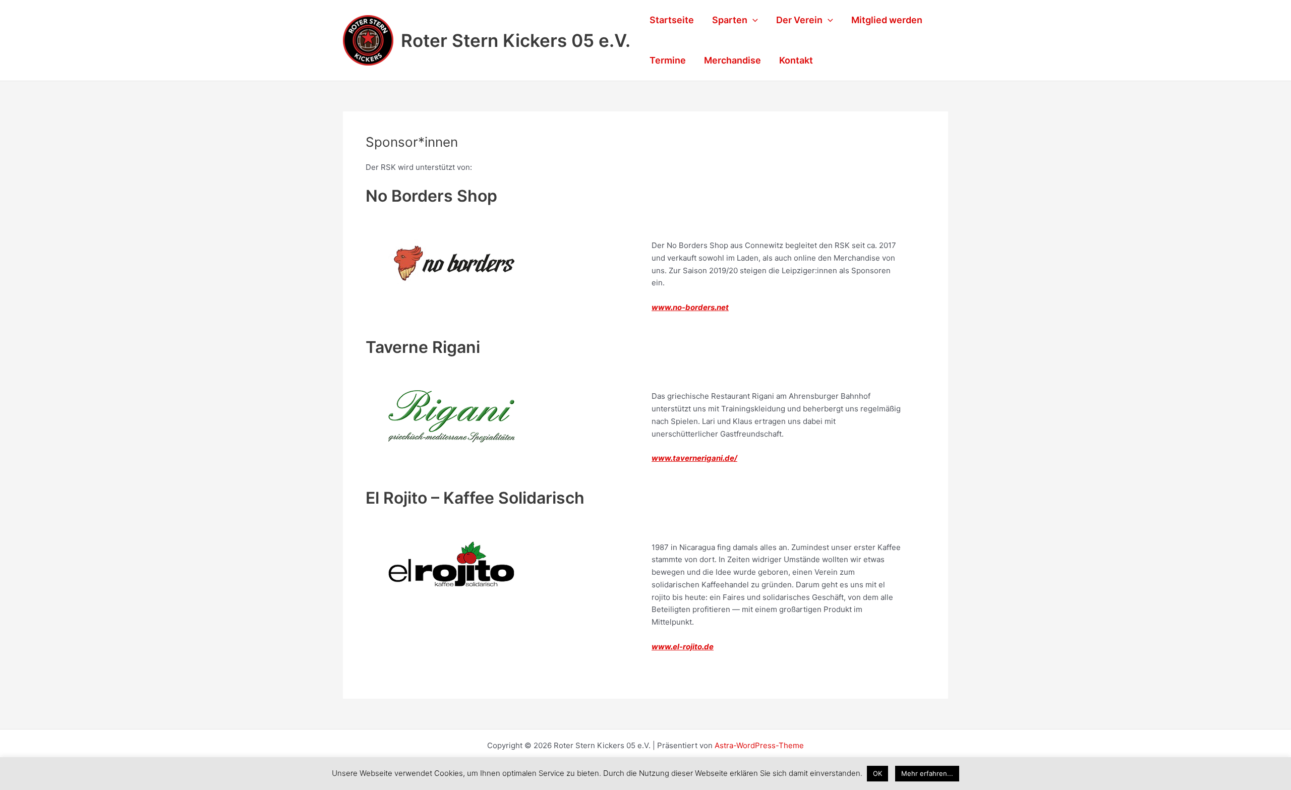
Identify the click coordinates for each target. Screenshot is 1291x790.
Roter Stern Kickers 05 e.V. (515, 40)
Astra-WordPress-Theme (759, 745)
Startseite (672, 20)
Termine (668, 60)
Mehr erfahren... (927, 773)
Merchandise (732, 60)
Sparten (729, 20)
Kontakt (796, 60)
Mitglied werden (886, 20)
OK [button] (877, 773)
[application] (752, 20)
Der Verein (799, 20)
